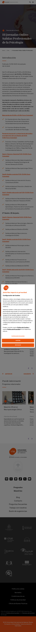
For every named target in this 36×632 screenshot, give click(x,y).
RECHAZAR (18, 345)
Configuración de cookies (18, 336)
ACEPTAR (18, 340)
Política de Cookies (23, 327)
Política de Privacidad (13, 329)
